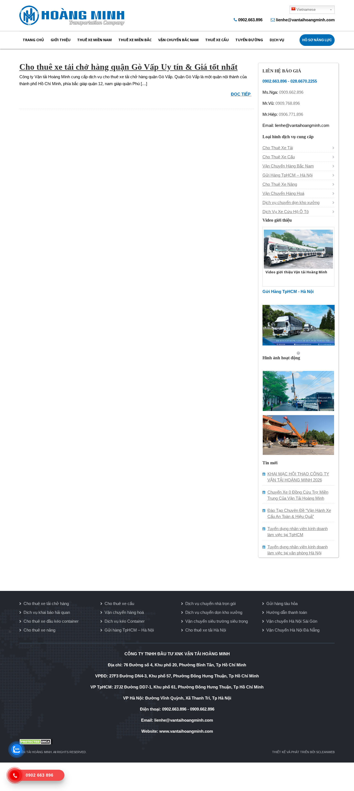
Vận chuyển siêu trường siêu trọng (216, 621)
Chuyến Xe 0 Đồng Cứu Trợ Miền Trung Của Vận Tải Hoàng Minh (297, 495)
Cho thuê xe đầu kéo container (51, 621)
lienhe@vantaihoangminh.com (305, 19)
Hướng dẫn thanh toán (286, 612)
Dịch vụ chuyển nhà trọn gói (210, 603)
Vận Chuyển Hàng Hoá (283, 193)
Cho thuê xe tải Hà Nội (205, 630)
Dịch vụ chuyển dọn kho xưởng (290, 202)
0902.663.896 (250, 19)
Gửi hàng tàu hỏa (282, 603)
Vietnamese (306, 9)
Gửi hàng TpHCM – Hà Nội (129, 630)
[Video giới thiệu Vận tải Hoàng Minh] (298, 248)
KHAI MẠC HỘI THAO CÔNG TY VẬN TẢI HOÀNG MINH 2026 (298, 477)
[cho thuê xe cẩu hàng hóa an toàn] (298, 390)
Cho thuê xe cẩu (119, 603)
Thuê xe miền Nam (94, 39)
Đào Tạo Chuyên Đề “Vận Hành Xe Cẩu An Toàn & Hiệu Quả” (299, 513)
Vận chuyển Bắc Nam (178, 39)
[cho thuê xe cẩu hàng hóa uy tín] (298, 434)
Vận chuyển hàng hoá (124, 612)
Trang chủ (33, 39)
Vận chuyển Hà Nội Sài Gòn (291, 621)
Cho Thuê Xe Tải (277, 147)
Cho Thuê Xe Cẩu (278, 156)
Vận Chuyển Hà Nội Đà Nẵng (292, 630)
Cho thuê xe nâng (39, 630)
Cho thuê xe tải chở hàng (46, 603)
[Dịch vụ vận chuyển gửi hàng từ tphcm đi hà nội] (298, 324)
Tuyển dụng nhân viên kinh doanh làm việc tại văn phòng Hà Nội (297, 549)
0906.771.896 (291, 114)
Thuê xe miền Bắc (135, 39)
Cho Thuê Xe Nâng (279, 184)
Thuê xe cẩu (217, 39)
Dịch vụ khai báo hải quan (47, 612)
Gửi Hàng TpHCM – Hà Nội (287, 175)
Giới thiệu (61, 39)
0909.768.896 (287, 103)
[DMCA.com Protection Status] (177, 742)
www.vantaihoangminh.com (186, 731)
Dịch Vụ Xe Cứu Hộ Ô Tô (285, 211)
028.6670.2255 (303, 81)
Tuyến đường (249, 39)
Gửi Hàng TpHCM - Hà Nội (288, 291)
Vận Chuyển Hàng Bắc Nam (288, 166)
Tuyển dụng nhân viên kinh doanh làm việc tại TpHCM (297, 531)
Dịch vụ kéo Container (125, 621)
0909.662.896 (291, 92)
